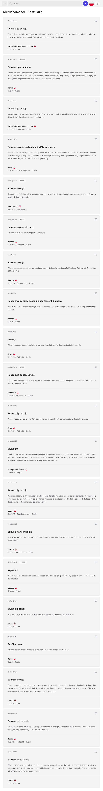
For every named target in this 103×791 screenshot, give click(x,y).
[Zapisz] (96, 21)
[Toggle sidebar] (4, 3)
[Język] (91, 3)
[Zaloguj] (97, 3)
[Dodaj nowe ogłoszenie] (85, 3)
